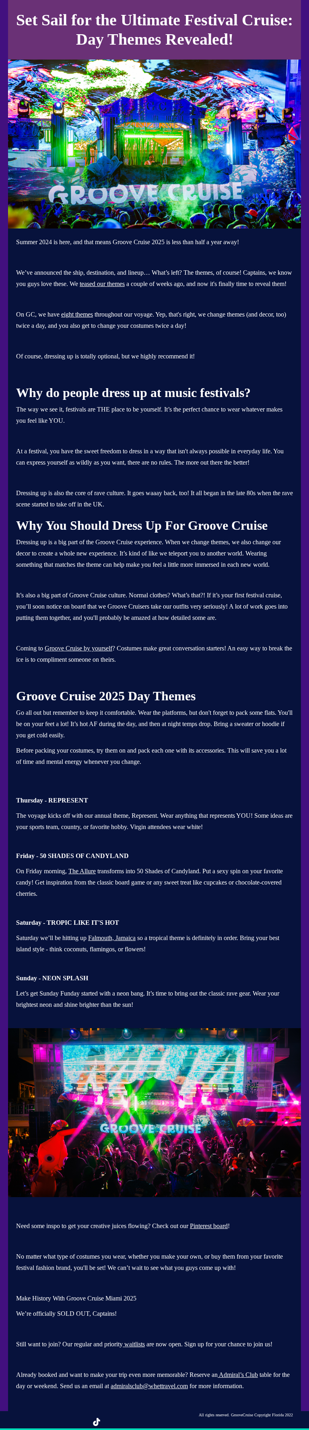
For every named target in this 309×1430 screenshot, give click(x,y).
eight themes (77, 314)
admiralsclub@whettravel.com (149, 1386)
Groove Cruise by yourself (78, 648)
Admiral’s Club (238, 1374)
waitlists (134, 1344)
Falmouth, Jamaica (112, 937)
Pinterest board (209, 1225)
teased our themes (102, 283)
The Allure (82, 871)
